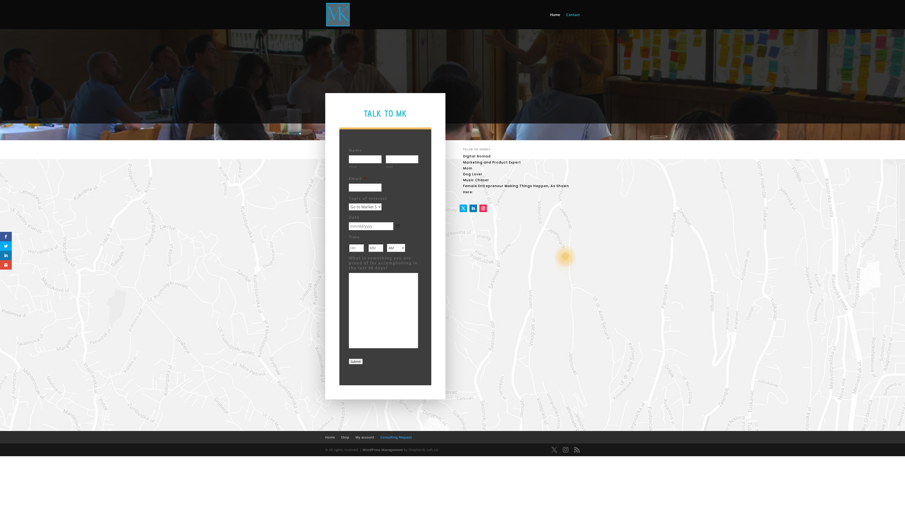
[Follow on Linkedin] (473, 208)
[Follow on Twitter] (463, 208)
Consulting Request (396, 437)
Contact (573, 15)
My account (364, 437)
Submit (356, 361)
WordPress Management (383, 449)
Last (389, 166)
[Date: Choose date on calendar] (398, 226)
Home (555, 15)
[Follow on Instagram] (483, 208)
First (352, 166)
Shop (345, 437)
